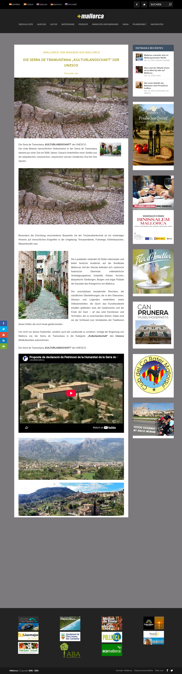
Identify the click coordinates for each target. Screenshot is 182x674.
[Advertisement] (71, 560)
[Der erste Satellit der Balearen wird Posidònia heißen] (139, 84)
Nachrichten (157, 24)
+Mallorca (13, 671)
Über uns (159, 670)
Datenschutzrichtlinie (143, 670)
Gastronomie (67, 24)
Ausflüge (41, 24)
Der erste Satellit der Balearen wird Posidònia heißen (156, 85)
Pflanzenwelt (139, 24)
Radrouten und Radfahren (105, 24)
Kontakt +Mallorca (124, 670)
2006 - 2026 (33, 671)
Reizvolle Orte (26, 24)
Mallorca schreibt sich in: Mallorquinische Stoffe (156, 56)
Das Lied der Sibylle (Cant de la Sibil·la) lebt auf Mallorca (156, 70)
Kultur (53, 24)
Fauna (125, 24)
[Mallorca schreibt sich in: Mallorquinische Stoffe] (139, 57)
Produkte (83, 24)
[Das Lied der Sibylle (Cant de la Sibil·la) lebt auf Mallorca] (139, 69)
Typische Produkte (163, 60)
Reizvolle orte (71, 73)
